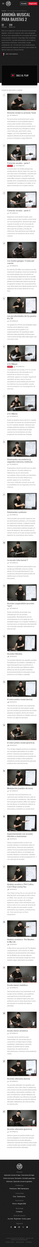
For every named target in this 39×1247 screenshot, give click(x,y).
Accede (23, 4)
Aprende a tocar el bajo (12, 1175)
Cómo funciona (8, 1178)
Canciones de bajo (27, 1175)
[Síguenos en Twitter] (23, 1227)
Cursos (4, 11)
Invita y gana (26, 1219)
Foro (14, 1197)
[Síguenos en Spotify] (27, 1227)
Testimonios (21, 1197)
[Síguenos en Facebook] (11, 1227)
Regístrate (32, 4)
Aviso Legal (10, 1242)
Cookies (29, 1242)
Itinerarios (18, 1178)
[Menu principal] (3, 4)
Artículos (9, 1181)
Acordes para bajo (28, 1178)
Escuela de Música (18, 1238)
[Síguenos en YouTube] (15, 1227)
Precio (14, 1204)
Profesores (13, 1189)
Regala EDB (22, 1204)
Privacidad (20, 1242)
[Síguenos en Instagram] (19, 1227)
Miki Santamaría (23, 1189)
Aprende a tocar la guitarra (22, 1181)
